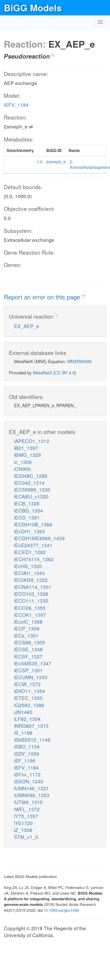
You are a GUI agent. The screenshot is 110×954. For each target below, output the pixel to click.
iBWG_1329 (27, 454)
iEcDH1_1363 (29, 531)
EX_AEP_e (26, 325)
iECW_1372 (27, 683)
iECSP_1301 (28, 670)
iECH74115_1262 (34, 559)
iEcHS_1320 (28, 565)
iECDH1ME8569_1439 (39, 538)
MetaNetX (42, 372)
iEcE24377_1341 (33, 544)
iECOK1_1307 (30, 614)
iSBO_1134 (27, 746)
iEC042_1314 (29, 482)
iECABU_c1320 (31, 496)
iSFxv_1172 (27, 774)
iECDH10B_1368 (33, 524)
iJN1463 (23, 711)
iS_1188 (23, 732)
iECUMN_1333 (30, 677)
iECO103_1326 (31, 593)
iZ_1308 (23, 829)
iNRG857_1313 (31, 725)
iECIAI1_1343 (29, 572)
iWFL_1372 (27, 809)
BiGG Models (33, 7)
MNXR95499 (79, 361)
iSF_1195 (25, 760)
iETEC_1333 (28, 697)
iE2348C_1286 (30, 475)
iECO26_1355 (30, 607)
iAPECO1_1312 (31, 440)
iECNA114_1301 (32, 586)
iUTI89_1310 (28, 801)
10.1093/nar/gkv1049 (61, 910)
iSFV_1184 (16, 104)
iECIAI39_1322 (31, 579)
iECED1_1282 (30, 551)
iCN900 (22, 468)
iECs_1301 (26, 635)
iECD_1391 (27, 517)
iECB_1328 (26, 503)
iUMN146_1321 (31, 788)
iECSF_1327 (28, 656)
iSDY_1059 (26, 753)
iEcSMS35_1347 (32, 663)
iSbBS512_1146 (32, 739)
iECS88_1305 (29, 642)
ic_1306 (23, 461)
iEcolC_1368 (28, 621)
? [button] (53, 55)
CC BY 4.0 (65, 372)
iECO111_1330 (31, 600)
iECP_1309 (26, 628)
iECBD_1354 (28, 510)
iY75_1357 (26, 815)
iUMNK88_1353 (31, 795)
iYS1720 (23, 822)
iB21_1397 (26, 447)
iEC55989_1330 (32, 489)
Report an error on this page (43, 296)
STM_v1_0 (26, 836)
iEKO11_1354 (29, 690)
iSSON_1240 (28, 781)
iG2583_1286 (29, 704)
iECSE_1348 (28, 649)
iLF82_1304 (27, 718)
